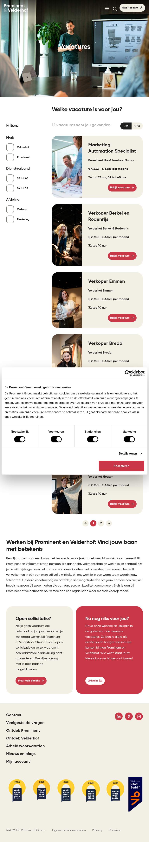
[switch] (56, 439)
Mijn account (18, 762)
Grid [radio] (137, 126)
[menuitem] (107, 9)
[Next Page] (108, 523)
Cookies (114, 830)
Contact (14, 715)
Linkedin (93, 680)
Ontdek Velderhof (22, 738)
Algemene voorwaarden (69, 830)
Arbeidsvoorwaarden (25, 746)
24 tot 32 (22, 188)
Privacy (97, 830)
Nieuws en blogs (21, 754)
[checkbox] (10, 147)
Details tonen (128, 453)
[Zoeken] (116, 9)
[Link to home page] (16, 8)
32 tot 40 (22, 178)
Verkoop (22, 209)
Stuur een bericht (29, 680)
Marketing (23, 219)
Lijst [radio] (126, 126)
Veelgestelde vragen (25, 723)
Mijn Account (130, 7)
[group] (131, 126)
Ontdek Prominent (23, 731)
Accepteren (121, 466)
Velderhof (23, 147)
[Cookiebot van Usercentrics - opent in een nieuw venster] (128, 373)
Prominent (23, 157)
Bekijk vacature (120, 187)
